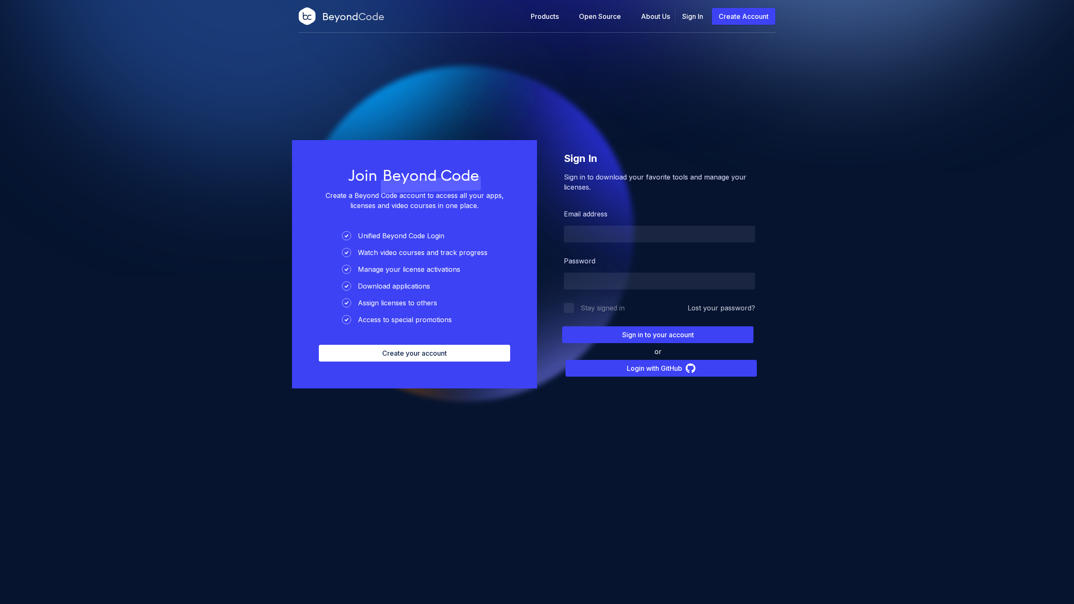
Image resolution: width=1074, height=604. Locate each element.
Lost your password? (721, 308)
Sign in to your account (658, 335)
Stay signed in (603, 308)
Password (579, 261)
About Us (655, 16)
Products (545, 16)
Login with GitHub (654, 368)
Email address (585, 214)
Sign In (692, 16)
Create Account (744, 16)
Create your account (414, 353)
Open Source (600, 16)
